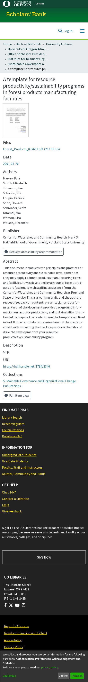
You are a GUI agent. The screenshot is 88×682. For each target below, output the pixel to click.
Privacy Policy (13, 647)
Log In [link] (68, 31)
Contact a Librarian (15, 499)
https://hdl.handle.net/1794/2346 (26, 366)
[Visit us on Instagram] (23, 605)
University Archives (59, 44)
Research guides (13, 424)
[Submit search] (60, 30)
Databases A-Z (12, 436)
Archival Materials (29, 44)
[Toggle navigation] (82, 31)
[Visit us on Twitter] (11, 605)
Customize (9, 675)
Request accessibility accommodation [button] (35, 252)
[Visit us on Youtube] (17, 605)
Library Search (12, 417)
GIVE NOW (44, 557)
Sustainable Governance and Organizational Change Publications (28, 64)
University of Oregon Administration (28, 49)
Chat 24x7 (9, 492)
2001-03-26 (11, 164)
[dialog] (44, 666)
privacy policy (49, 667)
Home (7, 44)
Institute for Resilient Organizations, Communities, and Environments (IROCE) (28, 59)
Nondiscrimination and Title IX (25, 633)
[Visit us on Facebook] (5, 605)
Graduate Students (15, 461)
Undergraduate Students (19, 455)
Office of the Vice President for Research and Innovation (28, 54)
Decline (63, 675)
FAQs (5, 505)
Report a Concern (16, 626)
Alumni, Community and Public (23, 474)
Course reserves (13, 430)
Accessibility (12, 640)
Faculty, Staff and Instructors (22, 467)
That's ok (76, 675)
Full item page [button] (19, 395)
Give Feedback (12, 511)
